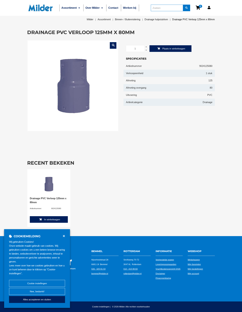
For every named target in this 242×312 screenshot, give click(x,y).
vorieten (197, 264)
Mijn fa (191, 264)
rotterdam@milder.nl (132, 273)
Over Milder (92, 7)
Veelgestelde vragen (165, 260)
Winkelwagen (194, 260)
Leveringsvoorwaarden (166, 264)
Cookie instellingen (37, 283)
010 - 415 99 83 (130, 269)
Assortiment (69, 7)
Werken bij (129, 7)
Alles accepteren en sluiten (37, 299)
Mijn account (193, 273)
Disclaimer (160, 273)
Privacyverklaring (163, 278)
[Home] (40, 8)
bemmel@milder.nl (99, 273)
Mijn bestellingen (195, 269)
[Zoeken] (186, 8)
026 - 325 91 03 (98, 269)
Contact (113, 7)
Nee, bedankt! (37, 291)
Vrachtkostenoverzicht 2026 (168, 269)
